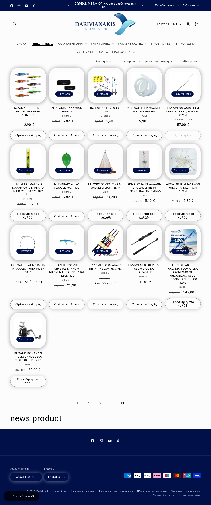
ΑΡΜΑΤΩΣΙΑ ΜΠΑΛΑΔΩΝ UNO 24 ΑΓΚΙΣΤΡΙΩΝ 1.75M (183, 188)
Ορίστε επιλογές (28, 135)
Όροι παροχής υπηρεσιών (186, 491)
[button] (14, 24)
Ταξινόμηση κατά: (104, 61)
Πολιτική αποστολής (189, 495)
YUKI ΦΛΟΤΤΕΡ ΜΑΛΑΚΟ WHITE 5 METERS (144, 109)
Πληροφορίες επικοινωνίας (152, 491)
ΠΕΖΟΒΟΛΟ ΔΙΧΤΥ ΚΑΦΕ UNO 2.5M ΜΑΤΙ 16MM (105, 186)
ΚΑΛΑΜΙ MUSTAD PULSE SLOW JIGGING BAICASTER (144, 269)
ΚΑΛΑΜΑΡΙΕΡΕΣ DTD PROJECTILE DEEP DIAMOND (28, 111)
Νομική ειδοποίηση (163, 495)
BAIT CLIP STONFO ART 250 (105, 109)
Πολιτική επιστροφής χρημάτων (115, 491)
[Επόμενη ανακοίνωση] (142, 5)
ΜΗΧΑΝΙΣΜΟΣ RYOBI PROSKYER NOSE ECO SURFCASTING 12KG (28, 357)
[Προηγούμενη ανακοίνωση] (68, 5)
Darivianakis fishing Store (51, 491)
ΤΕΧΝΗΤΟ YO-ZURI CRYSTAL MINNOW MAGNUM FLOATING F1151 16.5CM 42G (66, 270)
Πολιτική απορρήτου (82, 491)
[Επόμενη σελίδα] (133, 403)
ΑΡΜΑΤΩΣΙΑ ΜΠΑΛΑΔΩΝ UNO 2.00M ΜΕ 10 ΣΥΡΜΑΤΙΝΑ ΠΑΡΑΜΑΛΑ (144, 188)
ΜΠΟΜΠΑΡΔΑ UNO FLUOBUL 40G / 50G (67, 186)
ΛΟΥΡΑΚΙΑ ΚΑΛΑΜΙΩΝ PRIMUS (66, 109)
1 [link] (78, 403)
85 (122, 403)
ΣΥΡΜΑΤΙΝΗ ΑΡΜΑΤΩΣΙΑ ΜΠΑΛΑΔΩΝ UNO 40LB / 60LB (28, 269)
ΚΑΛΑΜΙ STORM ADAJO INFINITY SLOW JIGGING (105, 267)
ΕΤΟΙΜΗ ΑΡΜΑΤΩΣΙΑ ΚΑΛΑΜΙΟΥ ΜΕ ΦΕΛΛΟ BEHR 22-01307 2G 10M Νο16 (28, 189)
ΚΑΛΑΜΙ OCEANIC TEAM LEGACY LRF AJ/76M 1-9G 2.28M (183, 111)
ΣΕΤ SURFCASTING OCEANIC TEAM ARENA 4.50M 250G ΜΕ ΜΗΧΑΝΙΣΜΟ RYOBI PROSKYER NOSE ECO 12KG (183, 274)
